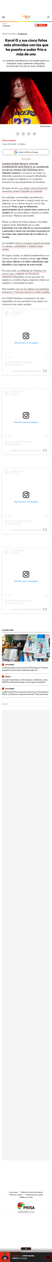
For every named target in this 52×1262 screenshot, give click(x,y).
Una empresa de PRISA (26, 1205)
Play (48, 1257)
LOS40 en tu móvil (26, 1197)
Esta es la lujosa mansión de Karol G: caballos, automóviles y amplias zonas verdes (26, 246)
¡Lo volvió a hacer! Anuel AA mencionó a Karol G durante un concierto (25, 190)
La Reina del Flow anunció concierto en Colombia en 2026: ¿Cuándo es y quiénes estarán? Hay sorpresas (25, 693)
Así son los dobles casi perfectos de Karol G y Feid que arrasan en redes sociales (26, 291)
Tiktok (16, 1173)
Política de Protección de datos (31, 1192)
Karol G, (27, 166)
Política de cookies (15, 1195)
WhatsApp (29, 134)
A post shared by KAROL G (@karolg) (26, 371)
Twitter (23, 134)
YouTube (26, 1173)
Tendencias (22, 34)
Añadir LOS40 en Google (28, 152)
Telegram (34, 134)
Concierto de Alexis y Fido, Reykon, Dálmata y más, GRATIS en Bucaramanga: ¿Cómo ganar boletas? (25, 680)
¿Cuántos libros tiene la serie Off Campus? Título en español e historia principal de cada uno (25, 668)
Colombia (6, 26)
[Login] (48, 17)
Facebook (17, 134)
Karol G (5, 704)
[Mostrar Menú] (3, 17)
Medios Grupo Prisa (26, 1211)
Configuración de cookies (34, 1195)
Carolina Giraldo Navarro (15, 163)
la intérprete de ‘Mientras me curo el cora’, (24, 272)
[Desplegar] (26, 1248)
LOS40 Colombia (26, 17)
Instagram (21, 1173)
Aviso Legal (13, 1192)
